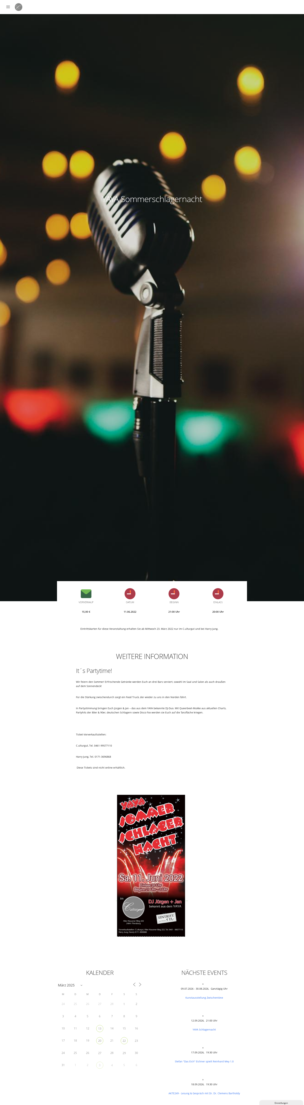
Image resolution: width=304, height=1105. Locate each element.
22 (124, 1041)
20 (99, 1041)
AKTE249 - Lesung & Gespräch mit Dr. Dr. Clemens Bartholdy (204, 1093)
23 (136, 1041)
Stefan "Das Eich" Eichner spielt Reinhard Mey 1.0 (204, 1061)
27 (99, 1053)
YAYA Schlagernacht (204, 1029)
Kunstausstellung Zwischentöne (204, 997)
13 (99, 1028)
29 (124, 1053)
